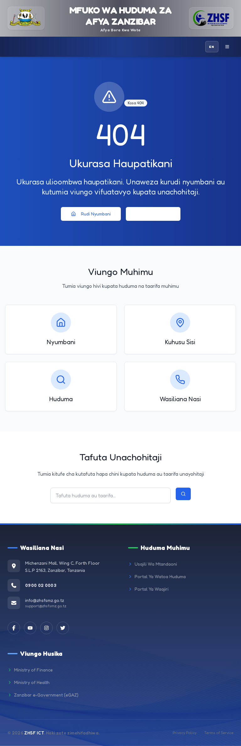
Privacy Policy (184, 732)
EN (211, 47)
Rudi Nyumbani (96, 213)
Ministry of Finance (33, 669)
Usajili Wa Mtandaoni (156, 564)
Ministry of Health (32, 682)
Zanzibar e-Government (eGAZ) (46, 694)
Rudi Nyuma (158, 213)
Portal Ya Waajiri (152, 589)
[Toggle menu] (227, 46)
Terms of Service (218, 732)
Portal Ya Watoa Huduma (160, 576)
